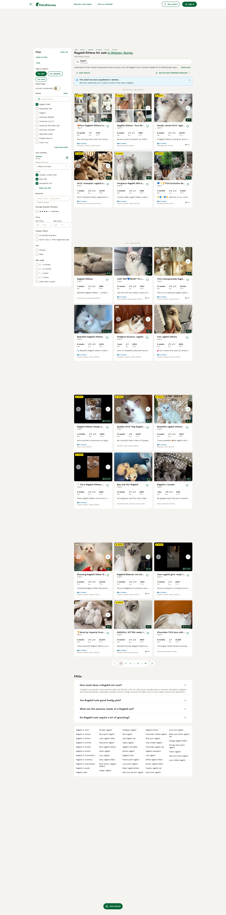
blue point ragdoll (107, 734)
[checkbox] (37, 104)
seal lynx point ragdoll (178, 756)
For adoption (55, 74)
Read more (186, 67)
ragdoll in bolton (83, 738)
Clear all (64, 52)
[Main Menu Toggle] (30, 4)
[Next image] (108, 108)
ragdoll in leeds (83, 768)
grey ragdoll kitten (107, 760)
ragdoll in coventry (84, 760)
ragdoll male (81, 772)
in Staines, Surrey (120, 52)
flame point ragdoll (131, 760)
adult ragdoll (104, 751)
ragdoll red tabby (130, 747)
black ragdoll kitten (131, 768)
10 (145, 663)
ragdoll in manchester (85, 764)
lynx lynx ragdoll (176, 730)
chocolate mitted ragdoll (156, 734)
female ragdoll (105, 730)
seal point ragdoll (106, 743)
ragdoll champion (153, 751)
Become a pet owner (83, 4)
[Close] (189, 80)
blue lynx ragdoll (153, 738)
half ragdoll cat (129, 738)
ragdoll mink (128, 755)
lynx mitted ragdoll (177, 760)
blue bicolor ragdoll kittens (107, 765)
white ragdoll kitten (154, 760)
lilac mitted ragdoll (154, 743)
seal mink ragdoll (153, 772)
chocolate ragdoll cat (155, 747)
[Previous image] (78, 108)
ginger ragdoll (105, 770)
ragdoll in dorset (83, 734)
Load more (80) (61, 147)
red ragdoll (127, 734)
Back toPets (41, 57)
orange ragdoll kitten (178, 741)
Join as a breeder (105, 4)
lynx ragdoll (104, 755)
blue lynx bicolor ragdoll (133, 772)
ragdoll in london (83, 747)
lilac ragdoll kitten (107, 738)
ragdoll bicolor (152, 730)
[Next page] (152, 663)
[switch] (57, 88)
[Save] (107, 126)
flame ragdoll (175, 752)
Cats (38, 63)
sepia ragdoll (128, 743)
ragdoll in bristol (83, 751)
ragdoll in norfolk (83, 743)
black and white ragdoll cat (179, 735)
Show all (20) (45, 188)
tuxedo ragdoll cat (153, 768)
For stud (41, 79)
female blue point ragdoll (177, 746)
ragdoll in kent (82, 730)
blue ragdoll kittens (107, 747)
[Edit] (67, 157)
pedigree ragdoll (129, 730)
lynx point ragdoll (130, 764)
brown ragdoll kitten (154, 764)
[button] (93, 108)
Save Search (84, 73)
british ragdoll (129, 751)
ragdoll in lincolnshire (85, 755)
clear (65, 93)
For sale (41, 74)
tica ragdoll (151, 755)
